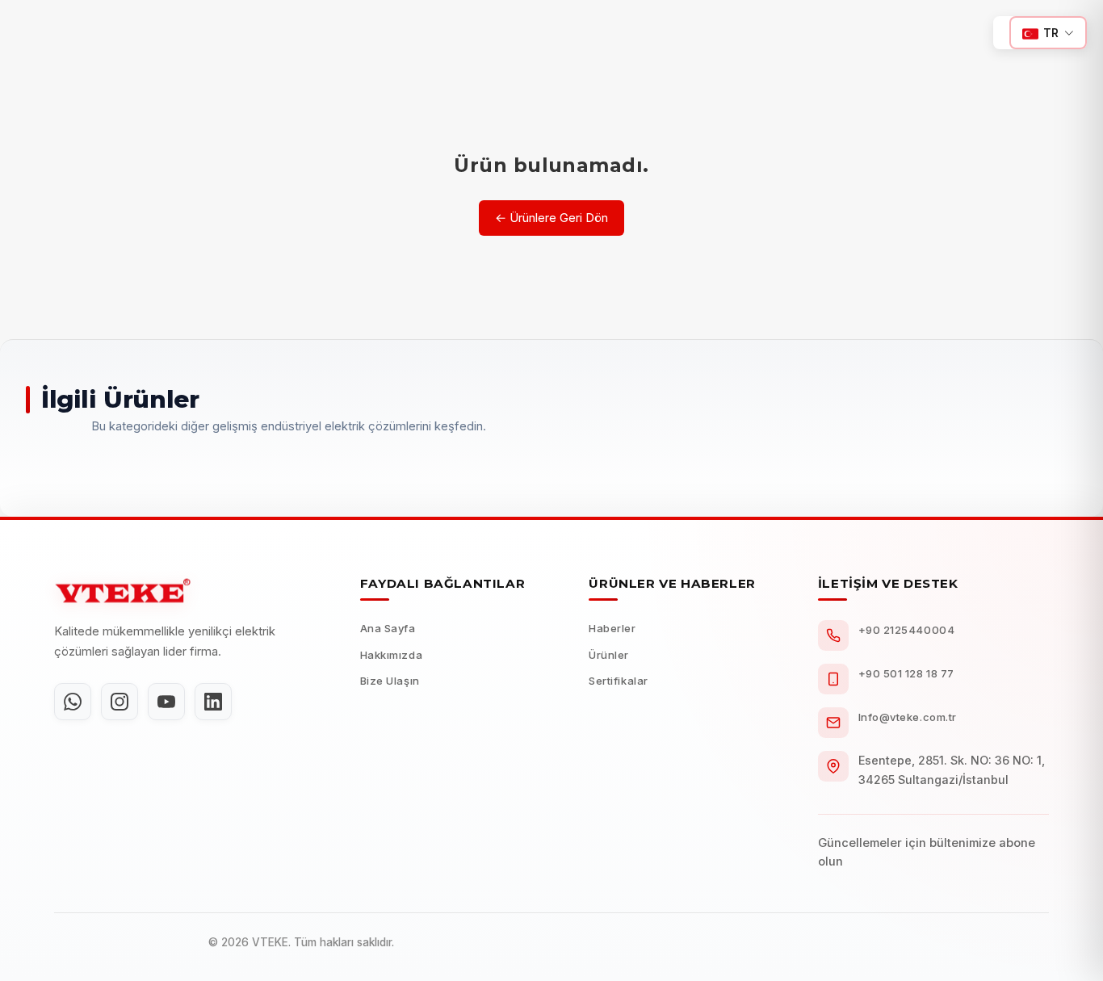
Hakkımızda (391, 654)
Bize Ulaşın (390, 680)
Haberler (612, 628)
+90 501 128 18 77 (906, 673)
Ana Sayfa (388, 628)
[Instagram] (119, 701)
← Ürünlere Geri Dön (551, 217)
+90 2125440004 (906, 629)
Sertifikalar (618, 680)
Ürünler (609, 654)
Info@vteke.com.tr (907, 717)
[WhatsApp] (72, 701)
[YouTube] (166, 701)
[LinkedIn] (213, 701)
